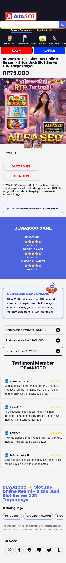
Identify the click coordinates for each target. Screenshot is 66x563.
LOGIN (16, 50)
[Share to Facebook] (19, 549)
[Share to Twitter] (9, 549)
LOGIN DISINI (21, 176)
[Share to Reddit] (49, 549)
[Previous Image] (3, 111)
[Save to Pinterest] (39, 549)
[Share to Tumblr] (59, 549)
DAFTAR (49, 50)
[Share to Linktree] (29, 549)
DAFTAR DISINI (21, 166)
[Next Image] (63, 111)
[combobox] (29, 24)
